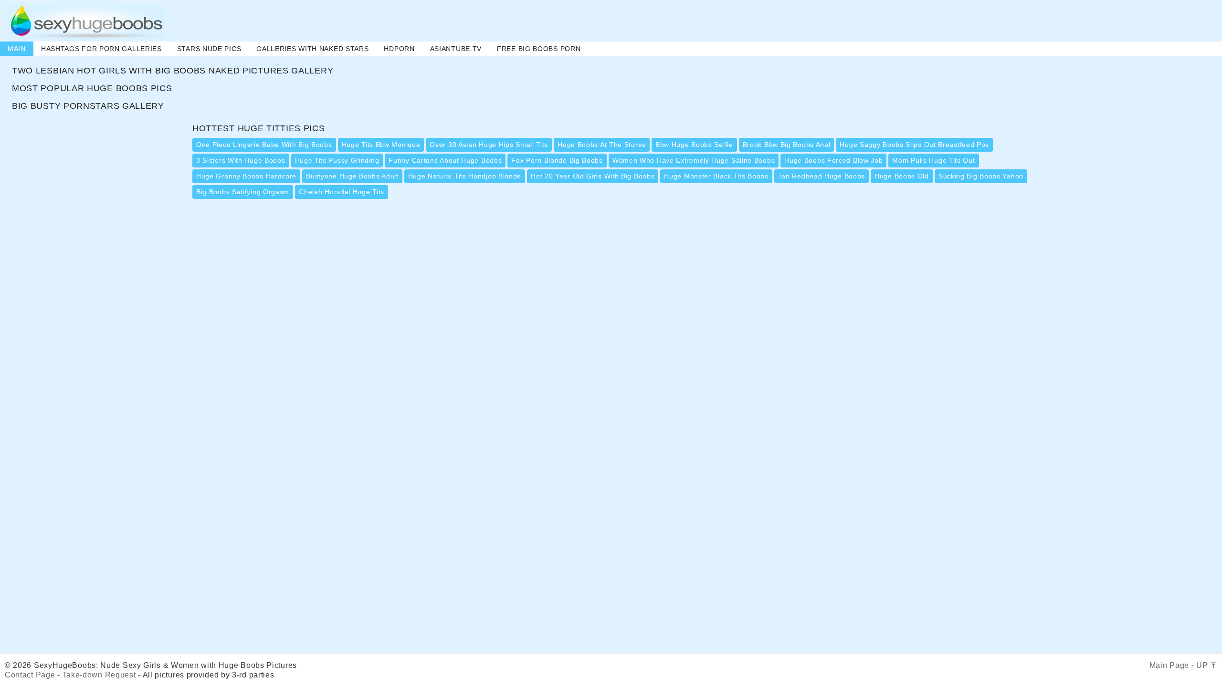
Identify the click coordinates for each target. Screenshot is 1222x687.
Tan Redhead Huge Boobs (821, 176)
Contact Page (30, 675)
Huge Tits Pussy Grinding (337, 160)
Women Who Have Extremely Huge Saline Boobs (693, 160)
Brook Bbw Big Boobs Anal (787, 144)
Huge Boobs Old (901, 176)
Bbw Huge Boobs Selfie (694, 144)
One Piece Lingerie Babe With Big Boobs (264, 144)
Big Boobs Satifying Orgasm (242, 192)
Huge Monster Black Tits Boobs (716, 176)
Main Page (1169, 665)
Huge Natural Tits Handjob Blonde (464, 176)
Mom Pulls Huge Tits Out (933, 160)
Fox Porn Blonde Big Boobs (557, 160)
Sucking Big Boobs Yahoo (980, 176)
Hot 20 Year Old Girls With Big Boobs (592, 176)
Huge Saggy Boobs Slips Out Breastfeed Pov (914, 144)
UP (1203, 665)
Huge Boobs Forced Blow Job (833, 160)
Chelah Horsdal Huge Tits (341, 192)
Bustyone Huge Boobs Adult (352, 176)
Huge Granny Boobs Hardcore (246, 176)
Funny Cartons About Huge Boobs (445, 160)
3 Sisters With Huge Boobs (240, 160)
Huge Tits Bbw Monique (381, 144)
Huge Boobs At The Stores (602, 144)
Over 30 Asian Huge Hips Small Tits (489, 144)
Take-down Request (99, 675)
